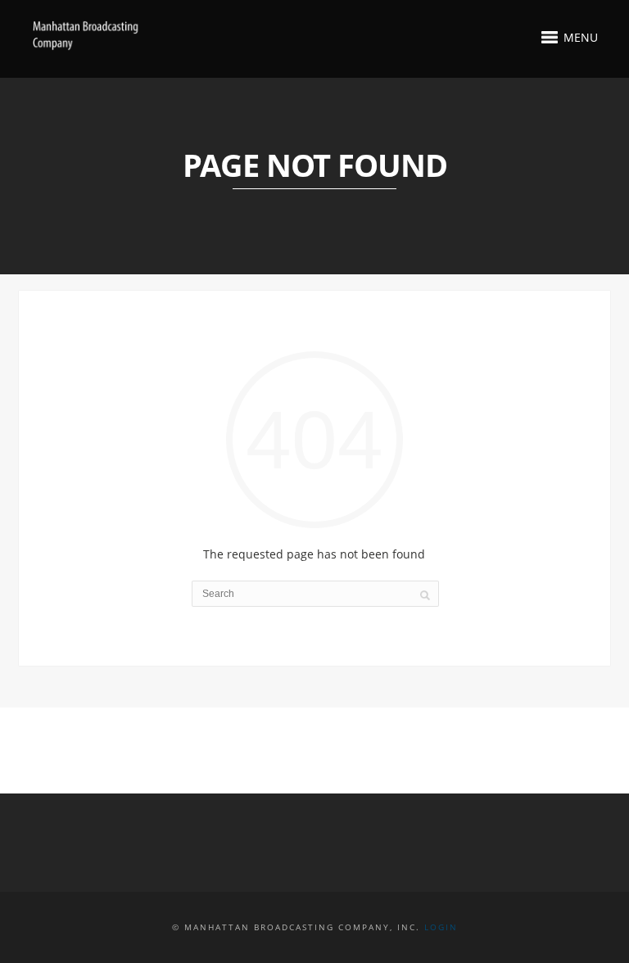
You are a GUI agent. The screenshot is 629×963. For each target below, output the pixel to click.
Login (441, 927)
